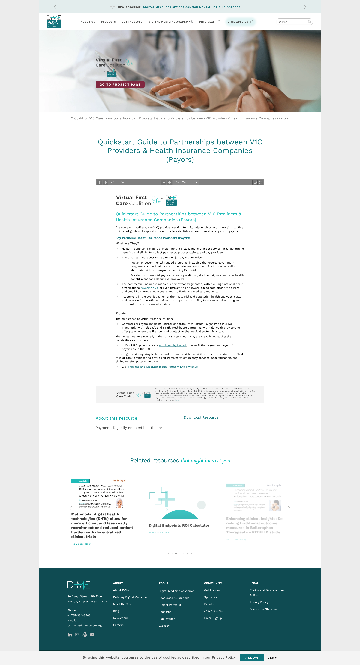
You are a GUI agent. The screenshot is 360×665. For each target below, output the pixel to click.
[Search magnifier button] (310, 22)
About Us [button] (88, 21)
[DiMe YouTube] (92, 634)
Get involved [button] (132, 21)
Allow (252, 658)
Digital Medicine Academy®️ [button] (171, 21)
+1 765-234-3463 (79, 615)
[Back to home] (54, 21)
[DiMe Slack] (84, 634)
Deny (272, 658)
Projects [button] (108, 21)
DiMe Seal (207, 21)
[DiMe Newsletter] (77, 634)
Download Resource (201, 417)
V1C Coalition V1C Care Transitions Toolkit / (101, 118)
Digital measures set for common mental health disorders (192, 7)
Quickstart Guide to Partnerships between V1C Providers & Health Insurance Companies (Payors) (214, 118)
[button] (55, 7)
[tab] (168, 553)
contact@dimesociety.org (85, 625)
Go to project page (120, 84)
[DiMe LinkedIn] (70, 634)
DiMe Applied (238, 21)
